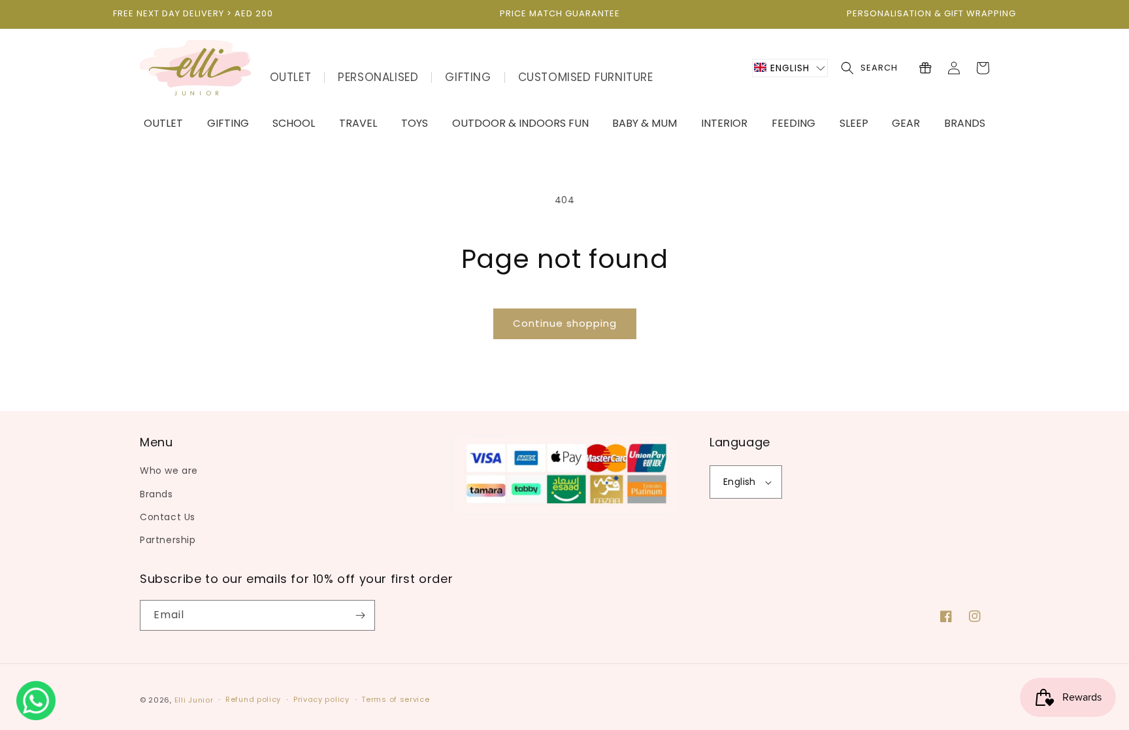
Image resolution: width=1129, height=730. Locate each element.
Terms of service (395, 699)
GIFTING (468, 77)
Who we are (169, 470)
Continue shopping (565, 323)
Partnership (168, 539)
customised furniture (585, 77)
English (739, 481)
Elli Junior (194, 700)
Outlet (291, 77)
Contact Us (167, 516)
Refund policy (253, 699)
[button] (790, 68)
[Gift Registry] (925, 68)
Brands (156, 494)
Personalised (378, 77)
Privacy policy (321, 699)
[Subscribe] (360, 615)
